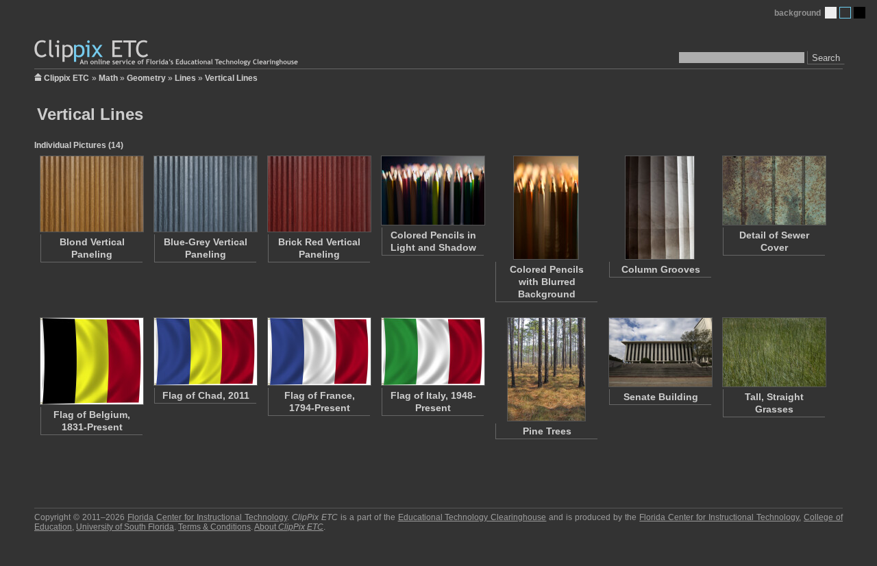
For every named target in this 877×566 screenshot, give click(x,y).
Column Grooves (660, 269)
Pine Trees (547, 431)
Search (826, 58)
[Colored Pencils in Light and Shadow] (432, 190)
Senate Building (660, 396)
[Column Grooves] (659, 208)
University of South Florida (125, 527)
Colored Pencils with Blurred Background (547, 281)
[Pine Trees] (546, 369)
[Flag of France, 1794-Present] (318, 351)
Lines (185, 78)
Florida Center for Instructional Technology (207, 517)
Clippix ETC (66, 77)
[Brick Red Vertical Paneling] (318, 194)
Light (831, 13)
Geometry (146, 78)
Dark (859, 13)
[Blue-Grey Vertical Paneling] (204, 194)
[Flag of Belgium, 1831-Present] (91, 361)
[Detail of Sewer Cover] (773, 190)
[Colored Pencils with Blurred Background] (546, 208)
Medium (845, 13)
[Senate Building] (659, 352)
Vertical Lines (231, 78)
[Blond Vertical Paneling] (91, 194)
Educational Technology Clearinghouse (472, 517)
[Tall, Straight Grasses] (773, 352)
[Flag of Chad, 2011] (204, 351)
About (288, 527)
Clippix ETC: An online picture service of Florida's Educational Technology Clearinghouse (167, 53)
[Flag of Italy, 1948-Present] (432, 351)
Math (108, 78)
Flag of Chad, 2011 (205, 395)
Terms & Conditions (214, 527)
